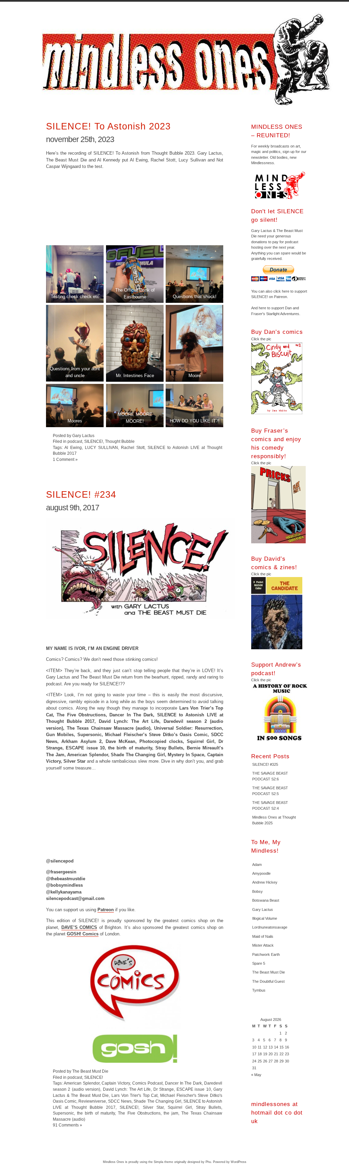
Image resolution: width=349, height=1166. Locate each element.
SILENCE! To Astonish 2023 (108, 126)
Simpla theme (163, 1162)
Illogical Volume (264, 918)
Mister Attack (263, 945)
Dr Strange (163, 1089)
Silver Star (153, 1107)
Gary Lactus (262, 909)
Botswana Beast (265, 900)
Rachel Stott (133, 447)
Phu (208, 1162)
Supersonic (63, 1113)
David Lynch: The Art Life (127, 1089)
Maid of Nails (262, 936)
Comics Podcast (147, 1083)
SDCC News (120, 1101)
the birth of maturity (96, 1113)
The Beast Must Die (268, 972)
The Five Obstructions (139, 1113)
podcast (74, 441)
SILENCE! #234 (81, 494)
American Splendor (82, 1083)
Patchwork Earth (266, 954)
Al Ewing (73, 447)
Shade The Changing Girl (157, 1101)
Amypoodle (261, 873)
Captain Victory (116, 1083)
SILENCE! (93, 441)
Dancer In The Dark (183, 1083)
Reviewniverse (92, 1101)
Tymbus (258, 990)
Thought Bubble (120, 441)
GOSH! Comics (82, 933)
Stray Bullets (208, 1107)
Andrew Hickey (264, 882)
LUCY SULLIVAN (101, 447)
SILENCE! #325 (265, 764)
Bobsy (257, 891)
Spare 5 (258, 963)
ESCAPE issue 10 (194, 1089)
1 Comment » (65, 459)
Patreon (105, 909)
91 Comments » (67, 1125)
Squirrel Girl (180, 1107)
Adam (257, 864)
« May (256, 1075)
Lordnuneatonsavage (269, 927)
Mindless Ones (188, 60)
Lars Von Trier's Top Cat (134, 1095)
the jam (171, 1113)
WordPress (238, 1162)
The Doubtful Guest (268, 981)
